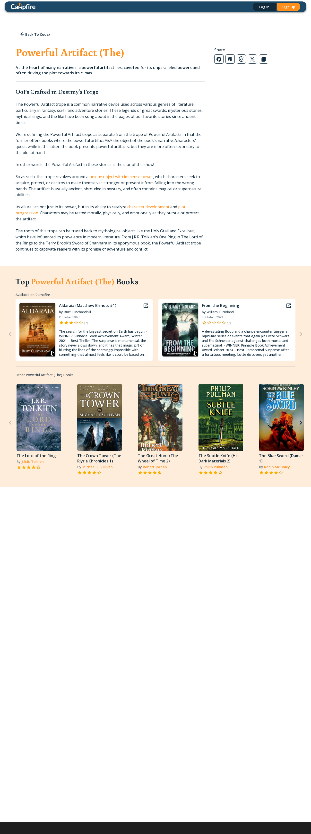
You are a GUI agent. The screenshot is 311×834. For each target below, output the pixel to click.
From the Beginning (220, 305)
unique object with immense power (121, 176)
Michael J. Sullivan (97, 467)
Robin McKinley (277, 467)
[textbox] (110, 176)
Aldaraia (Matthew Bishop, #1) (87, 305)
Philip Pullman (216, 467)
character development (148, 206)
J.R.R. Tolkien (33, 461)
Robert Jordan (155, 467)
